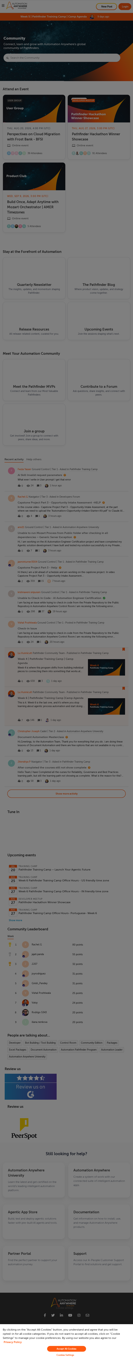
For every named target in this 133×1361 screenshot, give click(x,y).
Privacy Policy (13, 1342)
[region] (66, 1342)
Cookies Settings (65, 1355)
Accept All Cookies (66, 1349)
